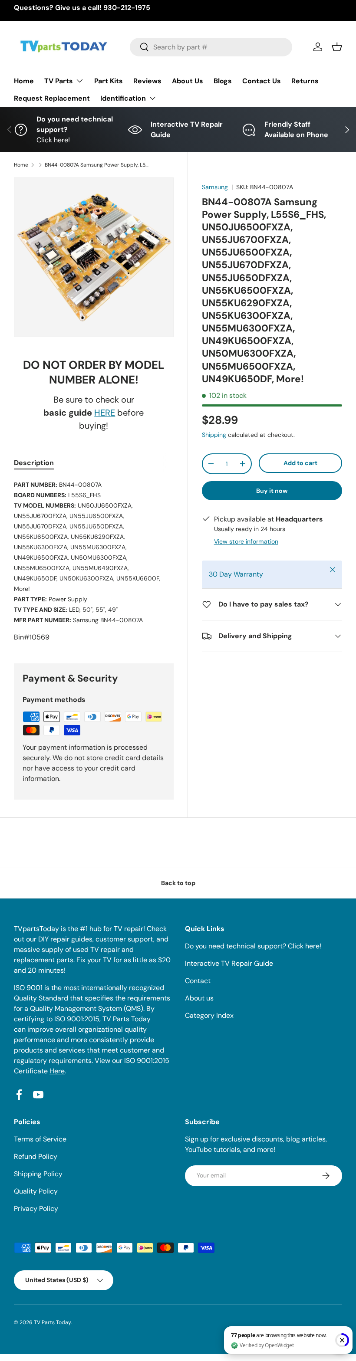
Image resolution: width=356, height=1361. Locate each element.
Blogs (223, 80)
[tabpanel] (94, 561)
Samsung (215, 187)
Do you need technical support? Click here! (253, 946)
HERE (104, 412)
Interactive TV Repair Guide (229, 963)
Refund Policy (35, 1156)
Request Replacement (52, 98)
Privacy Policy (36, 1208)
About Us (187, 80)
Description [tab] (34, 462)
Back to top (178, 883)
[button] (336, 46)
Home (24, 80)
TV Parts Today (52, 1322)
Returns (305, 80)
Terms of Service (40, 1139)
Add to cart (300, 463)
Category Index (209, 1015)
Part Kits (108, 80)
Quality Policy (36, 1191)
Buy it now (272, 491)
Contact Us (261, 80)
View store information (246, 541)
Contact (198, 980)
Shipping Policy (38, 1173)
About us (199, 998)
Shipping (214, 435)
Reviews (147, 80)
